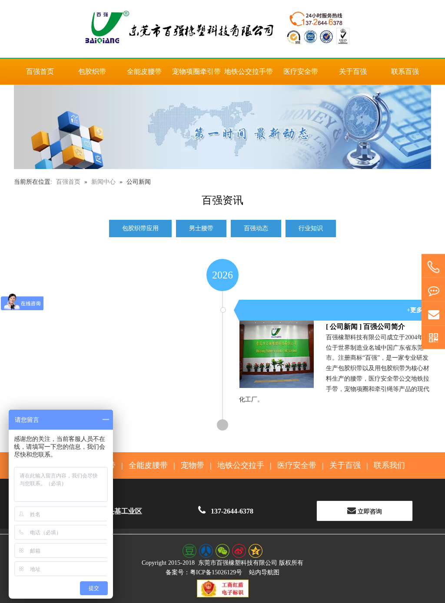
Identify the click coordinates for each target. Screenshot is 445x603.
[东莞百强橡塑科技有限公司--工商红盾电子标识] (222, 588)
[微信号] (433, 338)
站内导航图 (264, 572)
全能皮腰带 (148, 465)
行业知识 (311, 228)
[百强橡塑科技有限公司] (222, 29)
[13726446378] (433, 267)
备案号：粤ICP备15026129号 (204, 572)
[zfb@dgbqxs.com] (433, 314)
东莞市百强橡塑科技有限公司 (237, 563)
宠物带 (192, 465)
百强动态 (256, 228)
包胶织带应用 (140, 228)
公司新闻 (344, 326)
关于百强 (345, 465)
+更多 (414, 310)
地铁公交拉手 (240, 465)
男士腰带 (201, 228)
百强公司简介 (384, 326)
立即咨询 (369, 511)
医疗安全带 (296, 465)
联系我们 (389, 465)
